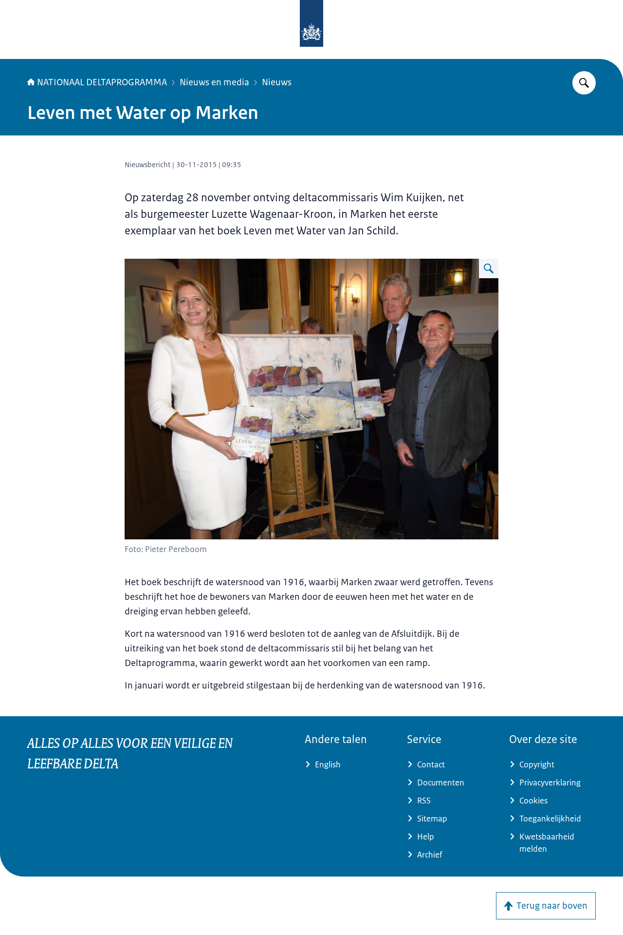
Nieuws (277, 82)
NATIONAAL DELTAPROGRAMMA (102, 82)
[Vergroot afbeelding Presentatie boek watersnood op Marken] (488, 268)
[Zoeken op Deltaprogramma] (584, 83)
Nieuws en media (214, 82)
